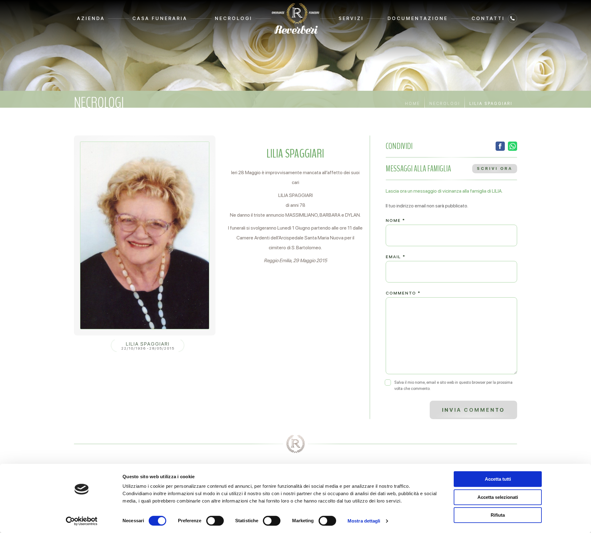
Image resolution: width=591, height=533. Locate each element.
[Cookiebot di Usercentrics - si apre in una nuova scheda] (82, 521)
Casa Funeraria (159, 18)
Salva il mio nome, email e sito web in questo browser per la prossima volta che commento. (453, 385)
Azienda (91, 18)
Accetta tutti (498, 479)
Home (412, 103)
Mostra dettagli (364, 520)
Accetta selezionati (497, 497)
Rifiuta (498, 515)
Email (395, 256)
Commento (403, 293)
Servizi (351, 18)
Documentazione (418, 18)
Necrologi (233, 18)
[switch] (215, 521)
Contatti (488, 18)
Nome (395, 220)
